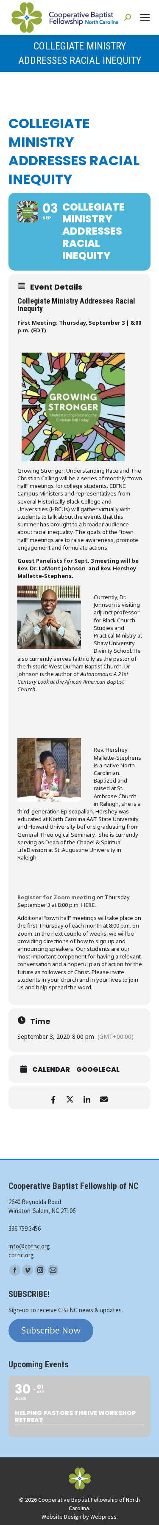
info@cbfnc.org (29, 1246)
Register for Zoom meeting (56, 897)
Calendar (51, 1069)
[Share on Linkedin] (87, 1097)
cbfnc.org (21, 1255)
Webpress (103, 1516)
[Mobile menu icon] (145, 17)
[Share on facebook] (53, 1097)
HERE (88, 905)
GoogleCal (98, 1069)
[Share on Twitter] (70, 1097)
